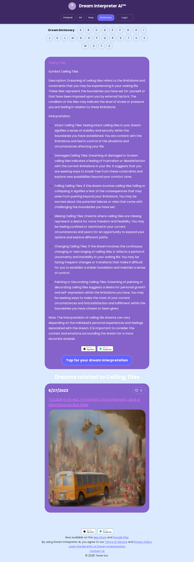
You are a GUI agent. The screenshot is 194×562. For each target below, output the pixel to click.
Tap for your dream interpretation (97, 360)
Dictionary (106, 17)
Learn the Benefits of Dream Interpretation (97, 546)
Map (91, 17)
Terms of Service (116, 542)
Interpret (68, 17)
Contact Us (97, 551)
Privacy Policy (143, 542)
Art (80, 17)
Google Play (121, 537)
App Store (100, 537)
